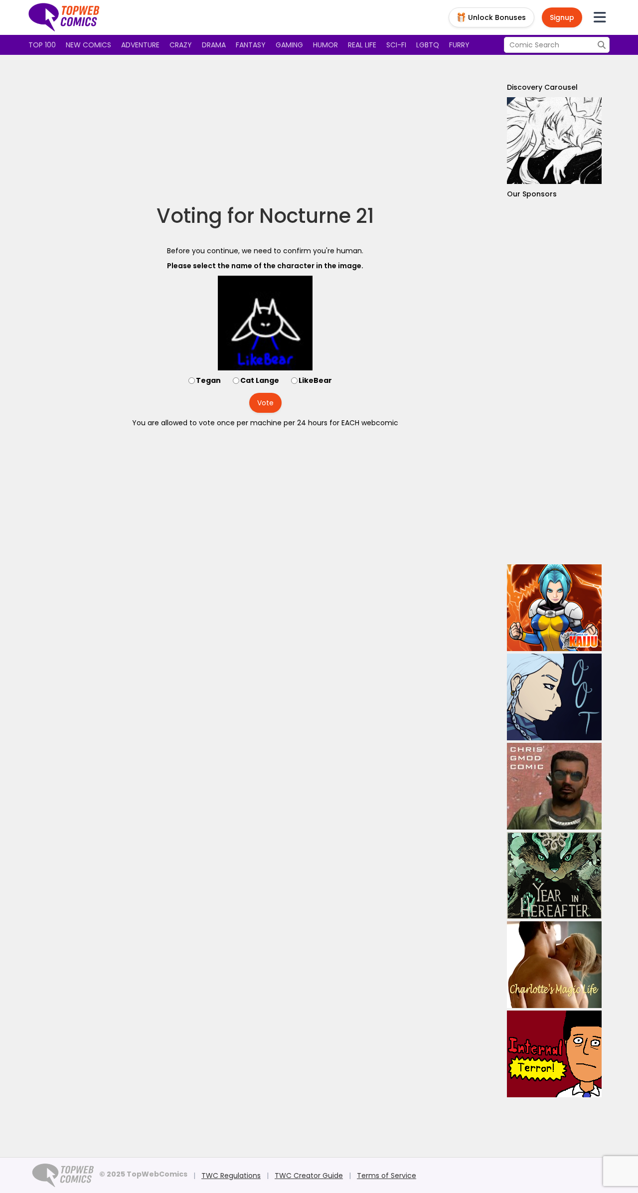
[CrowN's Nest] (554, 140)
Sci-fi (396, 45)
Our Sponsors (532, 194)
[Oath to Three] (554, 697)
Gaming (289, 45)
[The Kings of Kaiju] (554, 607)
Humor (325, 45)
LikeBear (315, 380)
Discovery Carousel (542, 87)
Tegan (208, 380)
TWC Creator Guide (309, 1176)
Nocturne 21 (316, 216)
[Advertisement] (265, 129)
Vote (265, 403)
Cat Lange (259, 380)
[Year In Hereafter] (554, 875)
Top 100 (42, 45)
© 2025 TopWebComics (143, 1174)
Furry (459, 45)
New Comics (88, 45)
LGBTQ (427, 45)
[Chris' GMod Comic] (554, 786)
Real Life (362, 45)
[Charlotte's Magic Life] (554, 964)
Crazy (180, 45)
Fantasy (251, 45)
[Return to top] (64, 17)
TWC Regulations (231, 1176)
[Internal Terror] (554, 1054)
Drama (214, 45)
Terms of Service (386, 1176)
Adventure (140, 45)
